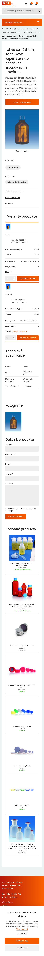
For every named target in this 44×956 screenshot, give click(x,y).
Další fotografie (22, 151)
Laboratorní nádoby (9, 32)
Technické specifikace (14, 192)
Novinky (5, 905)
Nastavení (22, 933)
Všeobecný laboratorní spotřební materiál (22, 29)
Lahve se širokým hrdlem (28, 32)
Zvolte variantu (22, 102)
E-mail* (8, 464)
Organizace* (10, 454)
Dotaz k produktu (12, 197)
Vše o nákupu (7, 902)
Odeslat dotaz (15, 517)
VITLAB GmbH (13, 167)
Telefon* (9, 474)
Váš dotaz (9, 483)
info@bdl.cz (12, 897)
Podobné (9, 203)
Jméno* (8, 444)
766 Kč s (19, 331)
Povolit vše (22, 941)
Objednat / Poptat (28, 279)
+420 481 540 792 (13, 894)
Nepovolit (22, 948)
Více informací (22, 929)
